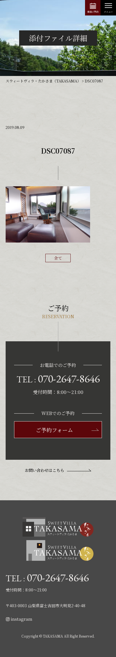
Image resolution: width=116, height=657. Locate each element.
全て (58, 258)
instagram (21, 619)
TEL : (58, 378)
